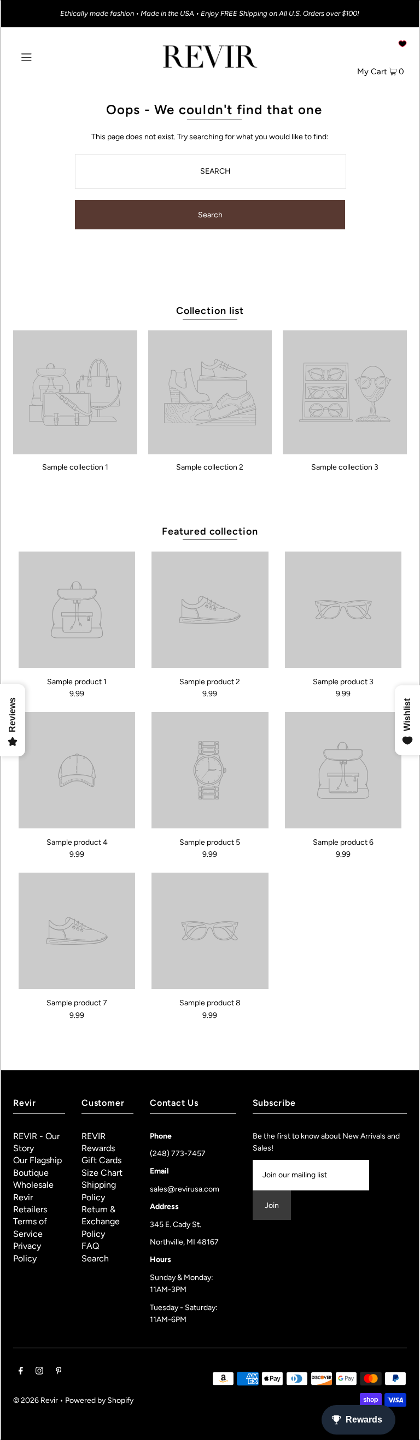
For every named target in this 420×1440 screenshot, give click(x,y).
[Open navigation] (47, 56)
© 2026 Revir (35, 1400)
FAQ (90, 1246)
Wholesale (33, 1185)
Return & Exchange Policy (100, 1221)
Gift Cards (101, 1160)
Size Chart (101, 1173)
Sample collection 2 (209, 467)
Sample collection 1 (75, 467)
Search (95, 1258)
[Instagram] (39, 1372)
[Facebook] (21, 1372)
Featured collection (210, 531)
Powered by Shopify (99, 1400)
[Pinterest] (59, 1372)
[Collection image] (75, 450)
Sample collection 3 (344, 467)
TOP (401, 1424)
